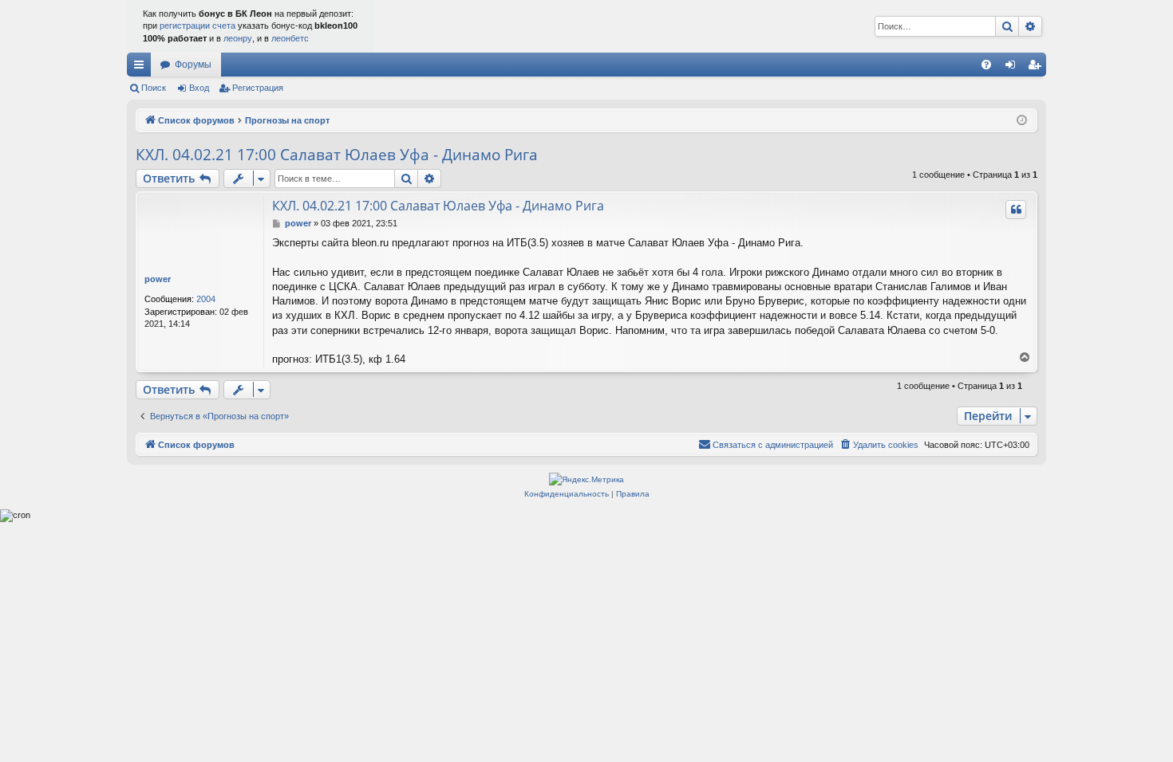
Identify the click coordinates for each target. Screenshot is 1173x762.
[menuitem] (986, 65)
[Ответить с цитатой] (1015, 209)
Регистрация (257, 87)
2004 (205, 299)
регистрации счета (197, 25)
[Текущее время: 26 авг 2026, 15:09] (1022, 121)
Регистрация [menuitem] (1037, 68)
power (157, 279)
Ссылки (142, 68)
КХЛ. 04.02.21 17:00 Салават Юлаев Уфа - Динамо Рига (337, 154)
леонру (237, 38)
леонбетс (290, 38)
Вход (199, 87)
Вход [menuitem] (1013, 68)
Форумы (193, 64)
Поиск (153, 87)
